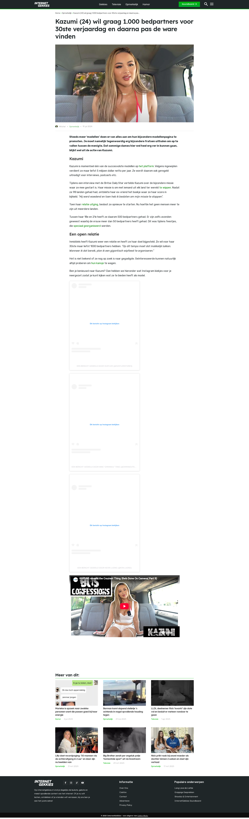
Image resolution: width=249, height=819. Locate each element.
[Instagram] (71, 783)
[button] (206, 4)
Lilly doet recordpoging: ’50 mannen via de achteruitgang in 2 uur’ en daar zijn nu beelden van (76, 759)
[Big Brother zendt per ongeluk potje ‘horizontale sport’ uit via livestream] (124, 740)
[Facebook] (65, 783)
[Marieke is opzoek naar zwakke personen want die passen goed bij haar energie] (76, 693)
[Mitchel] (57, 126)
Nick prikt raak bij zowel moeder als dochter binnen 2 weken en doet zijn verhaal (170, 759)
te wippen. (165, 187)
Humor (58, 719)
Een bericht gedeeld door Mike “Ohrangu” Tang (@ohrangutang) (105, 467)
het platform (146, 166)
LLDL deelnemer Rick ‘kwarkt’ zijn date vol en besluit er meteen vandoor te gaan (171, 711)
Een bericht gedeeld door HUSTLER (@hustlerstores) (104, 366)
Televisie (154, 719)
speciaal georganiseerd (87, 225)
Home (57, 13)
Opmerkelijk (67, 13)
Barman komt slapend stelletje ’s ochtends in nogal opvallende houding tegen (123, 711)
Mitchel (62, 126)
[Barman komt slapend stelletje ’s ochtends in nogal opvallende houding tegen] (124, 693)
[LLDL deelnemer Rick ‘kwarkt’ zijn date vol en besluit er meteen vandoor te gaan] (172, 693)
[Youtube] (82, 783)
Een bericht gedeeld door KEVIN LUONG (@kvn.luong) (104, 568)
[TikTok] (77, 783)
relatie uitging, (90, 204)
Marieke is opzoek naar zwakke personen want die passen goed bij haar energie (76, 711)
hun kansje (97, 263)
